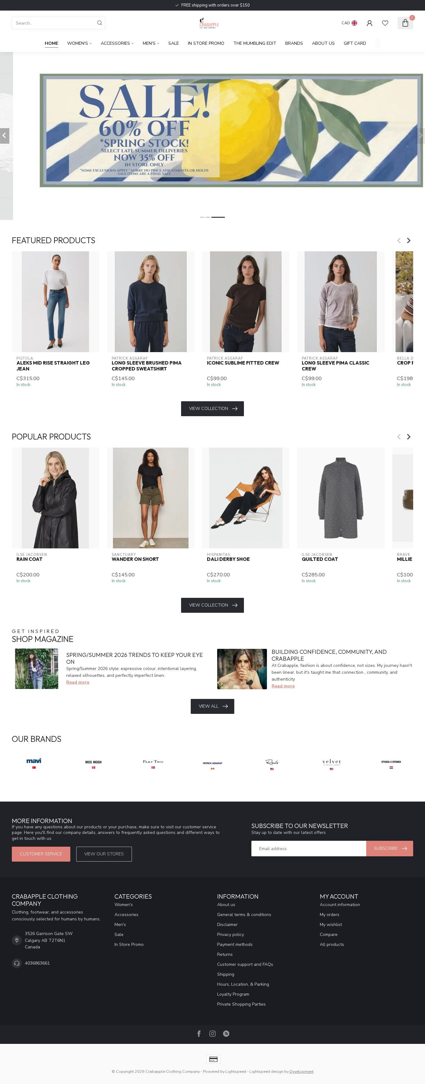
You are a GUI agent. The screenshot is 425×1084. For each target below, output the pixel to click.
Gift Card (355, 43)
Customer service (41, 854)
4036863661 (37, 963)
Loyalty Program (233, 994)
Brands (294, 43)
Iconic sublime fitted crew (243, 363)
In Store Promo (206, 43)
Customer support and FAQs (245, 964)
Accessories (115, 43)
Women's (77, 43)
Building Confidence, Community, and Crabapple (329, 655)
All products (332, 944)
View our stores (104, 854)
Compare (329, 934)
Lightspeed (236, 1071)
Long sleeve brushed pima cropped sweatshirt (147, 365)
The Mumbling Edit (254, 43)
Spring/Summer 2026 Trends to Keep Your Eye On (134, 658)
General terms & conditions (244, 915)
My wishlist (331, 925)
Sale (173, 43)
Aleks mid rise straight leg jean (53, 365)
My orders (329, 915)
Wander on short (135, 559)
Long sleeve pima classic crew (335, 365)
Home (51, 43)
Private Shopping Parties (241, 1004)
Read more (77, 682)
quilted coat (320, 559)
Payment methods (235, 944)
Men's (149, 43)
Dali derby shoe (228, 559)
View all (208, 706)
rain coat (29, 559)
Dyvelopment (302, 1071)
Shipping (225, 974)
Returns (225, 954)
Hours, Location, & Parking (243, 984)
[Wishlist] (385, 23)
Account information (340, 905)
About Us (323, 43)
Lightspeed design (266, 1071)
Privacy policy (230, 934)
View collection (208, 409)
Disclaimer (227, 925)
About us (226, 905)
